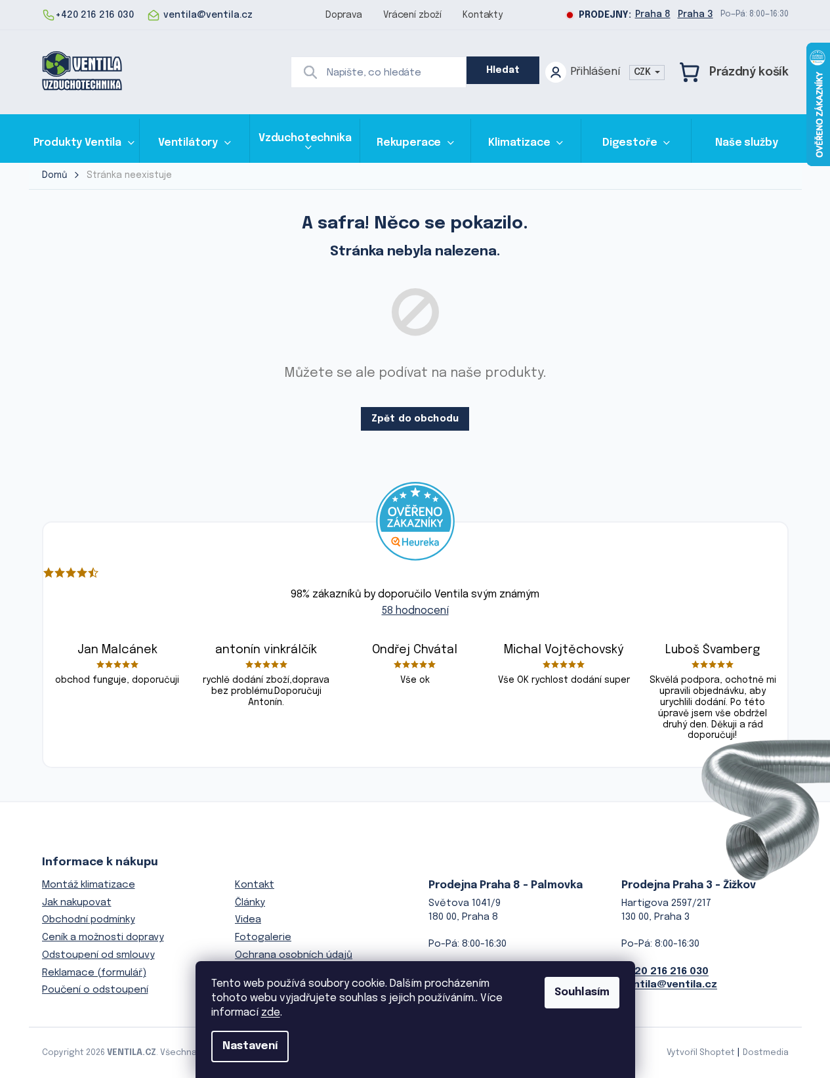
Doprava (343, 15)
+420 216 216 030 (665, 971)
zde (270, 1012)
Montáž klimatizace (88, 885)
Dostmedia (766, 1052)
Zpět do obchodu (415, 418)
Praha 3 (695, 14)
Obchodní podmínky (88, 920)
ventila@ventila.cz (669, 985)
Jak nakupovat (77, 902)
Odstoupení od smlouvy (98, 955)
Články (250, 902)
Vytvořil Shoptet (701, 1052)
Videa (248, 920)
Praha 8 (653, 14)
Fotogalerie (263, 937)
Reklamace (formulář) (94, 973)
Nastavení (250, 1046)
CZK (644, 72)
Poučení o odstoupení (95, 990)
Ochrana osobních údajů (293, 955)
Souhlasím (582, 992)
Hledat (503, 70)
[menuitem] (84, 143)
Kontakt (254, 885)
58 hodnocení (415, 610)
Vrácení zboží (412, 15)
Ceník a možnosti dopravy (103, 937)
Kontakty (483, 15)
